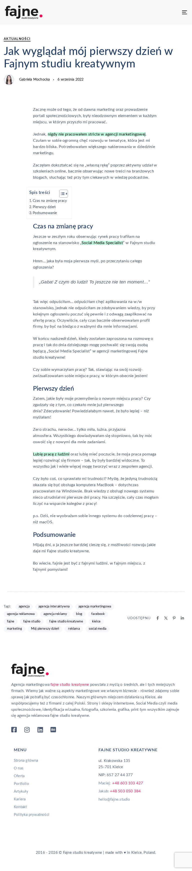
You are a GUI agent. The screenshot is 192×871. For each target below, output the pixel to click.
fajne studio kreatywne (66, 621)
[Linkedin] (182, 618)
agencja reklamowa (20, 614)
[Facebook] (158, 618)
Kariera (20, 799)
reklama (74, 628)
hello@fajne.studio (114, 799)
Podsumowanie (45, 213)
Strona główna (26, 760)
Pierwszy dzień (44, 207)
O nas (19, 768)
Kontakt (20, 807)
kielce (96, 621)
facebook (98, 614)
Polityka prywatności (31, 815)
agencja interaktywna (54, 606)
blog (79, 614)
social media (97, 628)
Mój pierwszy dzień (45, 628)
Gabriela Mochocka (34, 79)
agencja (24, 606)
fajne (10, 621)
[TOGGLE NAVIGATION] (156, 12)
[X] (166, 618)
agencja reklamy (55, 614)
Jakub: (119, 791)
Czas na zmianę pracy (50, 201)
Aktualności (17, 39)
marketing (14, 628)
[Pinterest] (174, 618)
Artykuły (21, 791)
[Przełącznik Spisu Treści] (61, 193)
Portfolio (21, 784)
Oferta (19, 776)
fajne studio (31, 621)
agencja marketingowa (94, 606)
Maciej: (120, 783)
